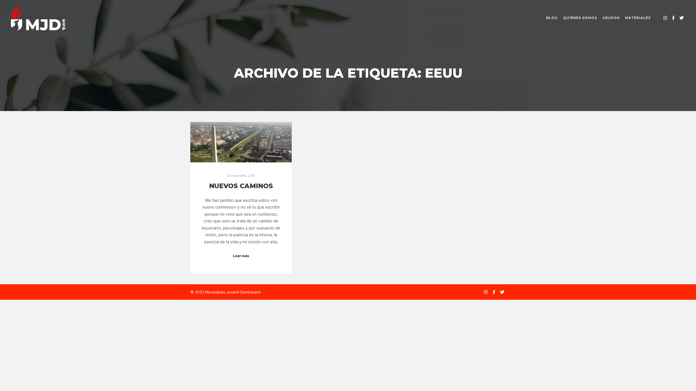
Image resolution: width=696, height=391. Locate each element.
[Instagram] (665, 17)
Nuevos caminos (241, 186)
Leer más (241, 256)
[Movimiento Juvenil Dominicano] (38, 18)
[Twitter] (681, 17)
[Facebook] (673, 17)
